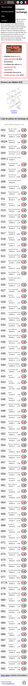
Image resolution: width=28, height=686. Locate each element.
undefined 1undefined (14, 111)
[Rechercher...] (17, 2)
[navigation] (2, 2)
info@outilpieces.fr (9, 683)
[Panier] (21, 2)
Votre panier (5, 675)
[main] (14, 341)
